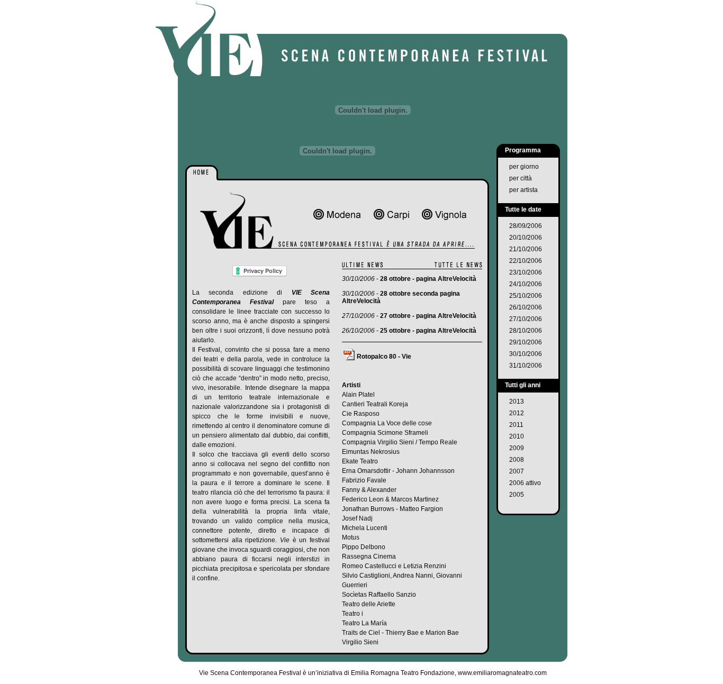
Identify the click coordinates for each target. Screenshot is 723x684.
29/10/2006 (525, 342)
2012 (516, 413)
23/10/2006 (525, 272)
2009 (516, 448)
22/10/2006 (525, 261)
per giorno (524, 166)
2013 (516, 401)
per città (520, 178)
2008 (516, 459)
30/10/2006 (525, 354)
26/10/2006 (525, 307)
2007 (516, 471)
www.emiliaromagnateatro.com (502, 673)
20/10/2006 (525, 237)
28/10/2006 (525, 330)
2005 (516, 494)
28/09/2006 (525, 226)
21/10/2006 (525, 249)
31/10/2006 (525, 365)
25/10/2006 (525, 295)
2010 (516, 436)
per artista (523, 190)
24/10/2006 (525, 284)
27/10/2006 (525, 319)
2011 (516, 424)
